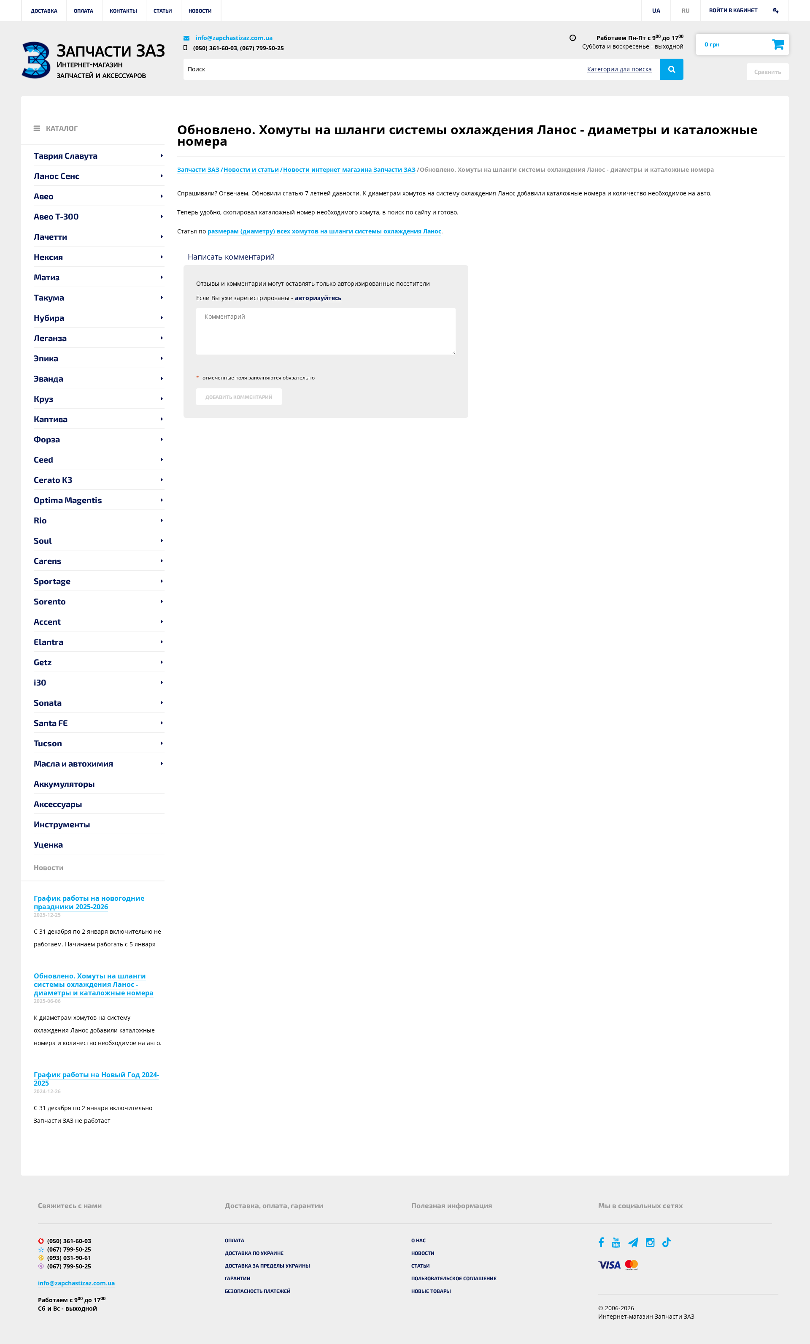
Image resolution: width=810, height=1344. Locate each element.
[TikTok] (668, 1242)
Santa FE (51, 723)
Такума (49, 297)
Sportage (52, 581)
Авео (44, 196)
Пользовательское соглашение (454, 1278)
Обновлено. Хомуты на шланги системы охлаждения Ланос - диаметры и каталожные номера (94, 984)
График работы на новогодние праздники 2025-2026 (89, 902)
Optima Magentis (68, 500)
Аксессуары (58, 804)
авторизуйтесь (318, 298)
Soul (43, 540)
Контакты (123, 11)
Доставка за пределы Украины (267, 1265)
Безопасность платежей (258, 1291)
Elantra (48, 642)
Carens (48, 560)
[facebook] (601, 1242)
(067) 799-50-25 (262, 48)
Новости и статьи (251, 169)
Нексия (48, 257)
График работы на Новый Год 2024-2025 (96, 1079)
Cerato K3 (53, 479)
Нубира (49, 317)
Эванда (48, 378)
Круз (43, 398)
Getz (43, 662)
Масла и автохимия (73, 763)
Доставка (44, 11)
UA (656, 10)
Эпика (46, 358)
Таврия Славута (65, 155)
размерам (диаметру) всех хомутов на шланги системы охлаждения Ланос (324, 231)
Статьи (163, 11)
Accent (47, 621)
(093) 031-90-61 (69, 1258)
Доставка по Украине (254, 1253)
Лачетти (50, 236)
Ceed (43, 459)
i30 (40, 682)
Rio (40, 520)
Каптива (51, 419)
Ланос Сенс (56, 176)
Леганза (50, 338)
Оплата (83, 11)
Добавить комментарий (239, 397)
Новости (200, 11)
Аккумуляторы (64, 783)
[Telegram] (634, 1242)
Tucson (48, 743)
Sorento (50, 601)
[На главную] (36, 60)
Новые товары (431, 1291)
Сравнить (767, 71)
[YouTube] (617, 1242)
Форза (47, 439)
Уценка (48, 844)
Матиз (46, 277)
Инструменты (62, 824)
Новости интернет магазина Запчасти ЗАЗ (349, 169)
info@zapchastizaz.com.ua (234, 38)
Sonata (48, 702)
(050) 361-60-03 (215, 48)
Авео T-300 (56, 216)
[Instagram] (651, 1242)
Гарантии (238, 1278)
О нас (418, 1240)
